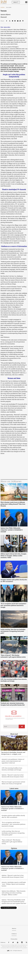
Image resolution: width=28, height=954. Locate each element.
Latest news (14, 788)
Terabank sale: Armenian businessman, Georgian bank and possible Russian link (13, 704)
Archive (3, 7)
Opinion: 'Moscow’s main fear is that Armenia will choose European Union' (13, 775)
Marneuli (4, 17)
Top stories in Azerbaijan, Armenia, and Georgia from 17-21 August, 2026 (13, 753)
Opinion (14, 848)
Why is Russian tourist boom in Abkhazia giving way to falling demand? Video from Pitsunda (13, 504)
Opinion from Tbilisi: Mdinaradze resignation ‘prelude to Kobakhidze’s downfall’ (12, 529)
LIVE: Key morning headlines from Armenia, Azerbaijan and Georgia (14, 680)
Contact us (14, 933)
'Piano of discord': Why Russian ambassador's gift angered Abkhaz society (13, 656)
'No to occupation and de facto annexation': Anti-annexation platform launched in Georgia (14, 605)
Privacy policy (14, 939)
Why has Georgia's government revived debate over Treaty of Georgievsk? (13, 782)
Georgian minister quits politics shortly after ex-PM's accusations (14, 580)
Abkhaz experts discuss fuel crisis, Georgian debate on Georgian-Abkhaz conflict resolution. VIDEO (13, 555)
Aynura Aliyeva (5, 14)
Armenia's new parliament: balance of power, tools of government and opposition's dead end (13, 761)
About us (14, 928)
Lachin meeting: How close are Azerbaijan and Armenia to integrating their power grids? (13, 631)
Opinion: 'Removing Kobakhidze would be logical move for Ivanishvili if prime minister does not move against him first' (14, 901)
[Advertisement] (14, 467)
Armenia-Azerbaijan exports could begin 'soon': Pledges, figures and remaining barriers (14, 884)
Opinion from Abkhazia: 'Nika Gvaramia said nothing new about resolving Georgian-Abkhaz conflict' (13, 892)
